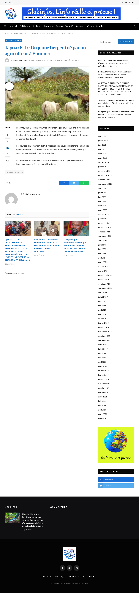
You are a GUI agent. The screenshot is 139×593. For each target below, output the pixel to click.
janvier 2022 (103, 375)
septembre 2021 (105, 392)
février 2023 (103, 318)
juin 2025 (102, 197)
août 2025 (102, 188)
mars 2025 (102, 210)
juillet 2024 (103, 245)
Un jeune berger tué (14, 172)
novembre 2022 (105, 331)
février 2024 (103, 266)
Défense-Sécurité (64, 26)
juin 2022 (102, 353)
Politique (24, 26)
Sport (92, 576)
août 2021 (102, 397)
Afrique (90, 26)
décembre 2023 (105, 275)
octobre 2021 (104, 388)
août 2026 (102, 136)
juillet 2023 (103, 297)
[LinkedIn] (7, 147)
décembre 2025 (105, 171)
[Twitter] (7, 141)
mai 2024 (102, 253)
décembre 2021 (105, 379)
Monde (99, 26)
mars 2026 (102, 158)
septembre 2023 (105, 288)
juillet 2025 (103, 192)
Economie (48, 26)
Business (80, 26)
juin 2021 (102, 405)
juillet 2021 (103, 401)
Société (36, 26)
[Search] (134, 26)
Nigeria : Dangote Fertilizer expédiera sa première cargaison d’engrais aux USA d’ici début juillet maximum (32, 520)
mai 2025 (102, 201)
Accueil (13, 26)
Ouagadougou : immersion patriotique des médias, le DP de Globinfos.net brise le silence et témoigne (75, 245)
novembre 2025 (105, 175)
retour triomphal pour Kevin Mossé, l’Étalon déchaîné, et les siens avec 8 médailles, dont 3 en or (113, 63)
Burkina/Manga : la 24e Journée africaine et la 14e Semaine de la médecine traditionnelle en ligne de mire (45, 2)
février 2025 (103, 214)
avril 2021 (102, 410)
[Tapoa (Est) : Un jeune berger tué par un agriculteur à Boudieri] (47, 93)
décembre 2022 (105, 327)
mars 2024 (102, 262)
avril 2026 (102, 153)
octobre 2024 (104, 232)
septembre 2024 (105, 236)
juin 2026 (102, 145)
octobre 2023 (104, 284)
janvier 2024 (103, 271)
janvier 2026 (103, 166)
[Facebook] (7, 134)
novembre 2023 (105, 279)
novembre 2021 (105, 384)
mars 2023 (102, 314)
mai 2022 (102, 357)
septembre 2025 (105, 184)
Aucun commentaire (58, 60)
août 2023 (102, 292)
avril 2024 (102, 258)
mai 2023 (102, 305)
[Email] (7, 160)
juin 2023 (102, 301)
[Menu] (5, 26)
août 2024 (102, 240)
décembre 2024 (105, 223)
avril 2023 (102, 310)
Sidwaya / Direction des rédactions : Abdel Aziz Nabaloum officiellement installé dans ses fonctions (46, 245)
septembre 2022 (105, 340)
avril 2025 (102, 205)
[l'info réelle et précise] (11, 14)
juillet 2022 (103, 349)
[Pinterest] (7, 154)
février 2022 (103, 371)
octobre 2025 (104, 179)
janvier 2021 (103, 418)
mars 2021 (102, 414)
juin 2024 (102, 249)
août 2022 (102, 344)
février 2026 (103, 162)
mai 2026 (102, 149)
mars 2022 (102, 366)
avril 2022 (102, 362)
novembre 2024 (105, 227)
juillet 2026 (103, 140)
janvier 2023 (103, 323)
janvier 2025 (103, 219)
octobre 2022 (104, 336)
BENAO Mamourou (20, 60)
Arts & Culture (77, 576)
